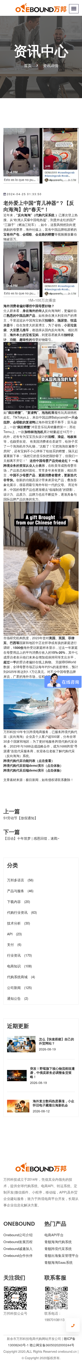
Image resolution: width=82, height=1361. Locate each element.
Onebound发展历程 (18, 1241)
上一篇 (11, 811)
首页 (28, 65)
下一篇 (11, 832)
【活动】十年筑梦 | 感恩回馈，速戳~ (31, 838)
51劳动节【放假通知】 (20, 817)
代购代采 (16, 760)
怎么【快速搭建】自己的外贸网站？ (56, 1041)
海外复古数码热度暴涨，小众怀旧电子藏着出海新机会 (53, 1103)
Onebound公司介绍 (18, 1234)
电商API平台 (54, 1234)
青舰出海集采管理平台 (61, 1255)
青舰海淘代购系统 (58, 1241)
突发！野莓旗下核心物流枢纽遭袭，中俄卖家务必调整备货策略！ (52, 1072)
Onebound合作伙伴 (18, 1255)
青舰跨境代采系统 (58, 1248)
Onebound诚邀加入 (18, 1248)
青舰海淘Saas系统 (58, 1262)
